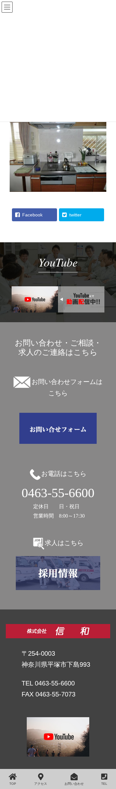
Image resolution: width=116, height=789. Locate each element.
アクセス (40, 783)
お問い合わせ (74, 783)
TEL (104, 783)
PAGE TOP (112, 757)
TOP (12, 783)
